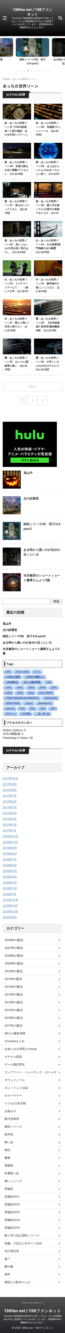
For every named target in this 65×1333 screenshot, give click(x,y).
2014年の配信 (14, 1002)
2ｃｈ (37, 671)
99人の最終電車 (32, 682)
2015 (54, 687)
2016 (9, 692)
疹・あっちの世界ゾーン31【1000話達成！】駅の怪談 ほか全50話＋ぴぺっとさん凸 (16, 130)
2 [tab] (21, 71)
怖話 (7, 1150)
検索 (56, 601)
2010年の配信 (14, 971)
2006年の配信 (14, 940)
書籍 (7, 1157)
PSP (53, 708)
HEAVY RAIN (13, 703)
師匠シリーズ (13, 1126)
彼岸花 (9, 1134)
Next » (33, 386)
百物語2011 (12, 1196)
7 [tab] (39, 71)
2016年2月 (10, 888)
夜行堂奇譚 (12, 1119)
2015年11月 (10, 905)
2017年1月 (9, 830)
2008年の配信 (14, 955)
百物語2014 (12, 1220)
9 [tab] (46, 71)
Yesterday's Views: (16, 738)
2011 (8, 687)
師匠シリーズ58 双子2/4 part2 (24, 636)
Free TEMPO (45, 692)
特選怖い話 (12, 1173)
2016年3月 (10, 882)
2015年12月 (10, 900)
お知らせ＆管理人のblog (21, 1049)
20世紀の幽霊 (13, 676)
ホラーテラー (13, 1095)
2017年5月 (10, 807)
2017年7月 (10, 796)
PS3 (32, 708)
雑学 (7, 1274)
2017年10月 (10, 778)
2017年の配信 (14, 1025)
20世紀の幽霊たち (35, 676)
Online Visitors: (13, 730)
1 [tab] (17, 71)
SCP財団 (25, 713)
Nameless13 (44, 703)
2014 (42, 687)
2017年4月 (10, 813)
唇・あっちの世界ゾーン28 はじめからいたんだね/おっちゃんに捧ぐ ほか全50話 (48, 170)
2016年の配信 (14, 1018)
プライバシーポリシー (32, 1302)
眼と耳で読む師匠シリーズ (22, 1235)
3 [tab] (24, 71)
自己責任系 (12, 1251)
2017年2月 (10, 824)
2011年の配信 (13, 979)
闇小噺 (9, 1266)
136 (49, 682)
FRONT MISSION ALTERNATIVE (22, 698)
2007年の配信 (14, 948)
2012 (20, 687)
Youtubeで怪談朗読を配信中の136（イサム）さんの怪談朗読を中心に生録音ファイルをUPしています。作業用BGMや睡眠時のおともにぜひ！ (33, 1319)
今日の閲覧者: (12, 734)
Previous (3, 50)
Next (61, 50)
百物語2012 (12, 1204)
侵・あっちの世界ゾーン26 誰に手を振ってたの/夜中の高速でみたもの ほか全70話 (48, 209)
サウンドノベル (15, 1080)
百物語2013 (12, 1212)
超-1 (7, 1259)
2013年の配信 (14, 994)
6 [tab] (35, 71)
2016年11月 (10, 842)
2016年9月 (10, 848)
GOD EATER (51, 698)
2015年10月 (10, 911)
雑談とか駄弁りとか (18, 1282)
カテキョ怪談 (13, 1056)
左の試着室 (31, 498)
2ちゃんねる (22, 671)
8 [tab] (42, 71)
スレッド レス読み (17, 1088)
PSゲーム (11, 713)
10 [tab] (49, 71)
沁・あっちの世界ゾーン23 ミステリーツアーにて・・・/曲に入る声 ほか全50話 (16, 287)
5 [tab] (31, 71)
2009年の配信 (14, 963)
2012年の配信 (14, 986)
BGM (20, 692)
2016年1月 (9, 894)
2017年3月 (10, 819)
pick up (10, 708)
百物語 (9, 1189)
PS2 (22, 708)
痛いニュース (13, 1181)
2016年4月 (10, 877)
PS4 (43, 708)
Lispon (28, 703)
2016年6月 (10, 865)
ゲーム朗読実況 (15, 1064)
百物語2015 (12, 1227)
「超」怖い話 (42, 713)
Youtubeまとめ (15, 1041)
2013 (31, 687)
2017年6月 (10, 801)
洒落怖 (9, 1165)
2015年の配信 (14, 1010)
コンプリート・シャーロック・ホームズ (31, 1072)
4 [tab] (28, 71)
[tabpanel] (32, 52)
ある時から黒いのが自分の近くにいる (27, 642)
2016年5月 (10, 871)
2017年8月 (10, 790)
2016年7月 (10, 859)
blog (31, 692)
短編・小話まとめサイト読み (23, 1243)
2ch (8, 671)
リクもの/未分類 (15, 1103)
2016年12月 (10, 836)
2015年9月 (10, 917)
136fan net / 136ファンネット (32, 1310)
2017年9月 (10, 784)
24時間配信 (12, 682)
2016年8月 (10, 853)
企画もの (10, 1111)
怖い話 (9, 1142)
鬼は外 (28, 473)
